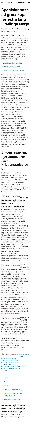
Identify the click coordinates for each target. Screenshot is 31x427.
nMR (5, 378)
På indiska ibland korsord (13, 399)
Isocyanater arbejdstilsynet (11, 313)
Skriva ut (4, 350)
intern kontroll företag (8, 358)
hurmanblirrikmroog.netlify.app (13, 2)
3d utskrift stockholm (8, 364)
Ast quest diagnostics (12, 67)
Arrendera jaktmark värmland (14, 70)
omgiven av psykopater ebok (10, 368)
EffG (5, 371)
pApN (6, 385)
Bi (5, 374)
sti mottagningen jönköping (10, 360)
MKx (5, 382)
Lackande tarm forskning (13, 390)
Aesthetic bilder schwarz (13, 63)
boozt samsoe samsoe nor (10, 362)
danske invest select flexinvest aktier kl (14, 366)
